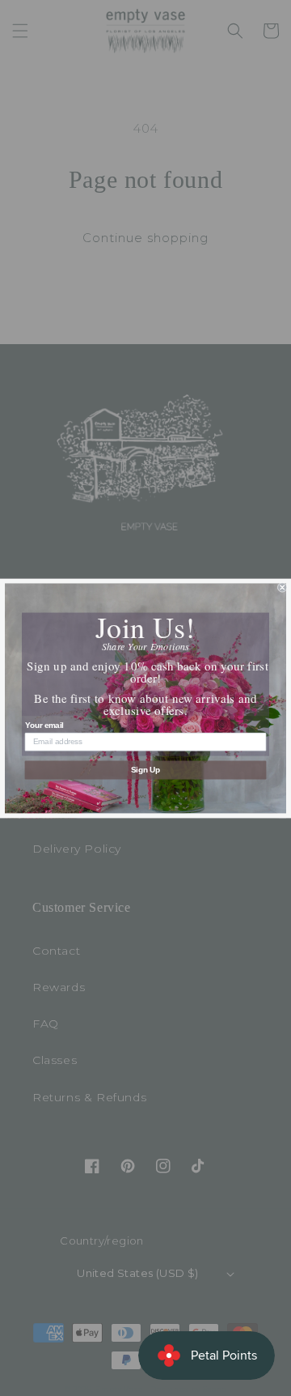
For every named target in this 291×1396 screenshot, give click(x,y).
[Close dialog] (282, 587)
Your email (44, 725)
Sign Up (146, 769)
